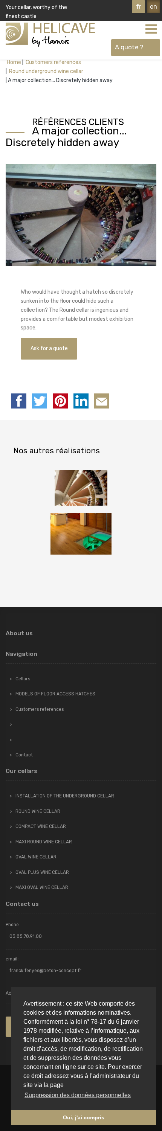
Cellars (22, 678)
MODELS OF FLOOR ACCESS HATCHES (55, 694)
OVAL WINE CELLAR (36, 857)
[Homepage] (50, 34)
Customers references (52, 62)
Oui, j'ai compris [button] (83, 1117)
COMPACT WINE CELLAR (40, 826)
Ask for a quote (49, 348)
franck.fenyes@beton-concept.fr (45, 970)
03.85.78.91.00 (25, 936)
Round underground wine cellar (45, 71)
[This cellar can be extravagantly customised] (81, 534)
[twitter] (39, 401)
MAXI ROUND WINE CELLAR (43, 841)
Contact (24, 755)
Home (14, 62)
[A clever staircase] (81, 488)
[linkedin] (81, 401)
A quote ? (129, 47)
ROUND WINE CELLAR (37, 811)
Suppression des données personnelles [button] (77, 1095)
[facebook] (18, 401)
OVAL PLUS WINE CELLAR (42, 872)
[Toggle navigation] (150, 28)
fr (138, 6)
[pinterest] (60, 401)
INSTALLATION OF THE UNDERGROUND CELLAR (64, 796)
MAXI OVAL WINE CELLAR (41, 887)
